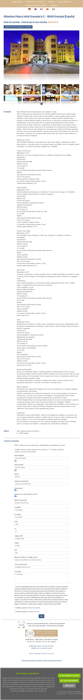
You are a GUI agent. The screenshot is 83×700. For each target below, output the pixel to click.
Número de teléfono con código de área (26, 557)
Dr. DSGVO (78, 691)
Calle (16, 521)
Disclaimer (37, 653)
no (15, 529)
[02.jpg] (13, 89)
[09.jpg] (70, 100)
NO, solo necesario (69, 680)
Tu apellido (17, 507)
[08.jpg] (51, 100)
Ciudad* (16, 543)
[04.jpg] (51, 89)
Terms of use (50, 653)
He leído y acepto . (28, 608)
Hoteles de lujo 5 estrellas (35, 2)
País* (15, 550)
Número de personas (20, 500)
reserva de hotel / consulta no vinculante (18, 27)
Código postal (18, 536)
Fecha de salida (19, 465)
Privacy (44, 653)
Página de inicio (17, 2)
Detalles (69, 685)
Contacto (51, 2)
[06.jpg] (13, 100)
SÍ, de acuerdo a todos (69, 676)
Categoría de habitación (21, 481)
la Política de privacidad (33, 608)
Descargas (53, 5)
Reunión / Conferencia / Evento (36, 5)
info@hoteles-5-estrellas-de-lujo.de (41, 648)
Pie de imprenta (61, 694)
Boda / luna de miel (64, 2)
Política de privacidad (75, 694)
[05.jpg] (70, 89)
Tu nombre (17, 514)
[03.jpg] (32, 89)
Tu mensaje (17, 571)
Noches (16, 474)
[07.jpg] (32, 100)
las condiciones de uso (32, 611)
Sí (16, 490)
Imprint (31, 653)
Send (41, 616)
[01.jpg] (41, 55)
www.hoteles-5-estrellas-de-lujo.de (44, 646)
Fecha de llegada (19, 455)
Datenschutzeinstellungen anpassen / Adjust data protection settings (41, 660)
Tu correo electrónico (20, 564)
